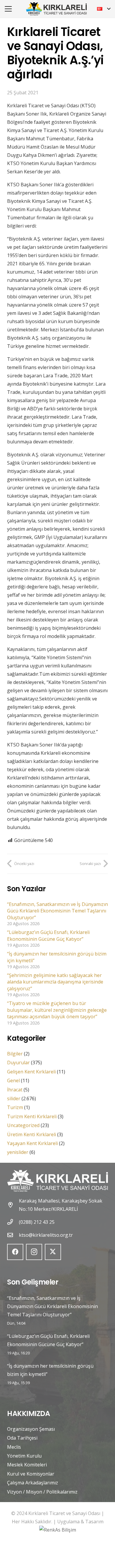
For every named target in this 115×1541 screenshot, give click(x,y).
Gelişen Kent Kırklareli (31, 1071)
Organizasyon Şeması (31, 1429)
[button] (8, 8)
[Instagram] (34, 1252)
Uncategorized (23, 1125)
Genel (13, 1080)
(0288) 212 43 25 (37, 1222)
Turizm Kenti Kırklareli (32, 1116)
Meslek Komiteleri (27, 1464)
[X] (53, 1252)
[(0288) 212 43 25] (13, 1222)
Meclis (14, 1447)
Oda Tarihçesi (22, 1438)
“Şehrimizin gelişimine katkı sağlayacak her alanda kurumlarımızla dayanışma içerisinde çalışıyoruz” (55, 982)
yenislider (17, 1152)
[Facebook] (15, 1252)
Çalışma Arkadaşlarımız (32, 1482)
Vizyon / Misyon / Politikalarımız (42, 1492)
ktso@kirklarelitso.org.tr (46, 1235)
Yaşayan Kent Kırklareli (32, 1143)
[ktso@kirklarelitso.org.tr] (13, 1235)
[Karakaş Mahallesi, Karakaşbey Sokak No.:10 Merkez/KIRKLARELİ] (13, 1205)
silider (13, 1098)
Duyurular (18, 1062)
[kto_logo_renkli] (56, 9)
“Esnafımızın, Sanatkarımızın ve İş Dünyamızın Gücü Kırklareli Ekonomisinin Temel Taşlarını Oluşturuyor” (57, 911)
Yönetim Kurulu (24, 1456)
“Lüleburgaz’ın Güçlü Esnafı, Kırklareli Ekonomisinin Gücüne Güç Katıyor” (48, 935)
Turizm (15, 1107)
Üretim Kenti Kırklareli (31, 1134)
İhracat (14, 1089)
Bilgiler (15, 1053)
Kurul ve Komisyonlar (30, 1474)
